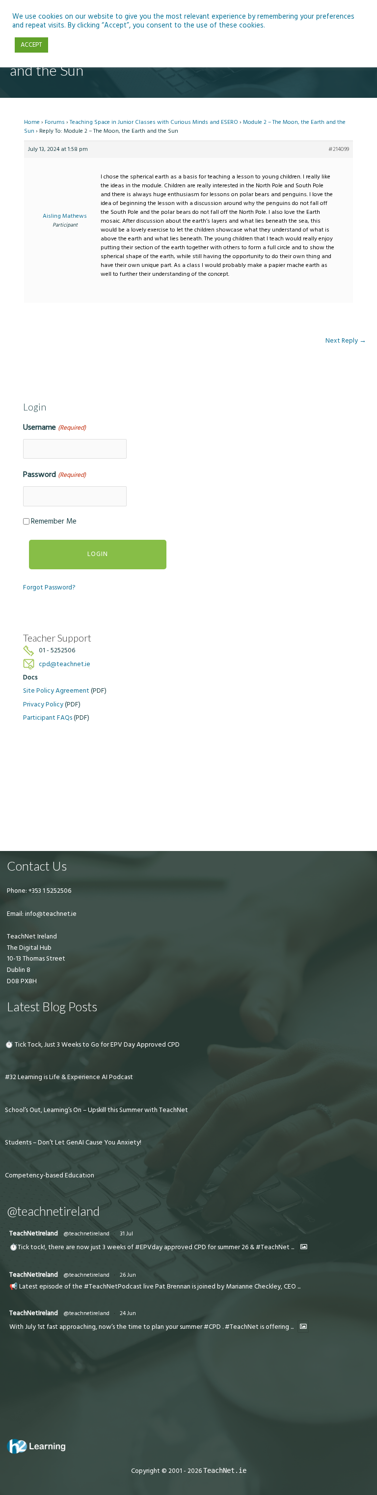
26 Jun (128, 1275)
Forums (55, 122)
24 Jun (128, 1313)
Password (54, 474)
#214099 (338, 149)
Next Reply (345, 340)
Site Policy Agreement (56, 690)
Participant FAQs (47, 717)
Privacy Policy (43, 704)
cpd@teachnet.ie (64, 664)
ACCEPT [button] (31, 44)
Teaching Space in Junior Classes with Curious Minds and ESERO (154, 122)
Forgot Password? (49, 587)
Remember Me (54, 521)
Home (32, 122)
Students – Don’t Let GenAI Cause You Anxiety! (73, 1142)
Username (54, 427)
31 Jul (126, 1234)
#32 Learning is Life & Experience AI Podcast (69, 1077)
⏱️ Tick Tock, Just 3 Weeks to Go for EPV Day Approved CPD (92, 1044)
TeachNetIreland (33, 1233)
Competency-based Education (49, 1175)
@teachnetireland (86, 1234)
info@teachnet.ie (50, 913)
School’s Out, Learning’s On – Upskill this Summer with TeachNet (96, 1110)
